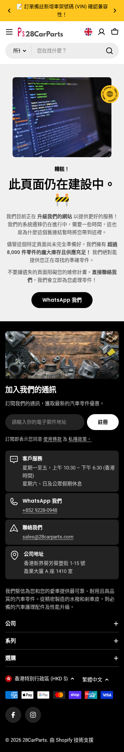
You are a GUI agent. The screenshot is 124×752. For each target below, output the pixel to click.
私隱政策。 (80, 439)
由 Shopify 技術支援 (72, 740)
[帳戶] (101, 32)
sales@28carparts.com (47, 537)
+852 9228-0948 (39, 510)
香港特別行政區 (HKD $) (41, 679)
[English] (88, 32)
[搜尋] (109, 51)
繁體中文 (92, 680)
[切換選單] (9, 32)
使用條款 (52, 439)
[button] (9, 11)
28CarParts (34, 740)
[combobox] (62, 51)
